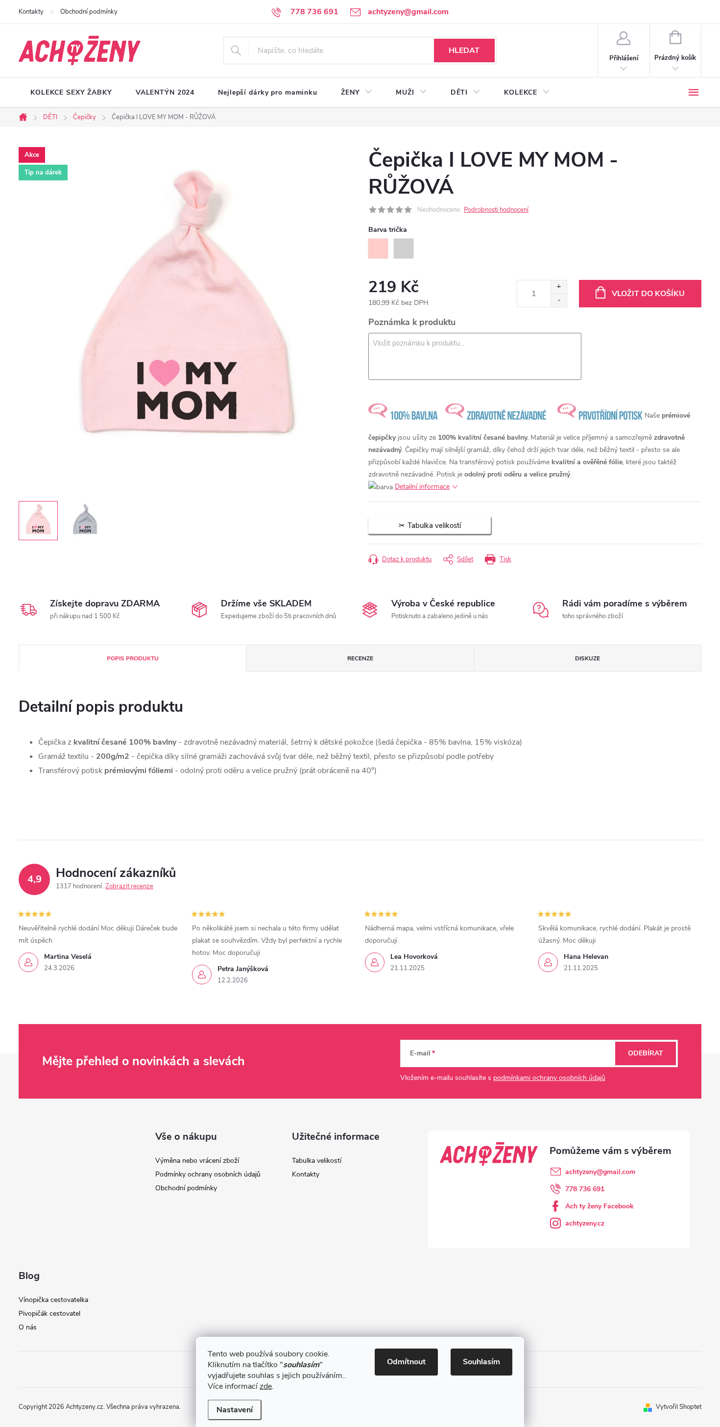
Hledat (464, 50)
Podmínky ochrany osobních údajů (208, 1174)
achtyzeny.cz (584, 1223)
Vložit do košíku (648, 293)
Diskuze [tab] (587, 658)
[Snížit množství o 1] (559, 300)
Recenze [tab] (360, 658)
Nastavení (234, 1409)
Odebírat (645, 1053)
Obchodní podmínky (89, 11)
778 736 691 (584, 1189)
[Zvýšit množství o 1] (559, 287)
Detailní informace (422, 486)
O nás (28, 1327)
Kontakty (31, 11)
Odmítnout (406, 1361)
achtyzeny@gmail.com (600, 1172)
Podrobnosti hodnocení (496, 210)
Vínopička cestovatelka (53, 1299)
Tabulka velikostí (316, 1160)
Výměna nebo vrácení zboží (197, 1160)
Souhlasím (481, 1361)
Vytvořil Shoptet (678, 1406)
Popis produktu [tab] (133, 658)
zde (266, 1386)
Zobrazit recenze (129, 886)
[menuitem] (71, 92)
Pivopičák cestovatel (49, 1313)
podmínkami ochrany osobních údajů (549, 1077)
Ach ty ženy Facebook (599, 1206)
